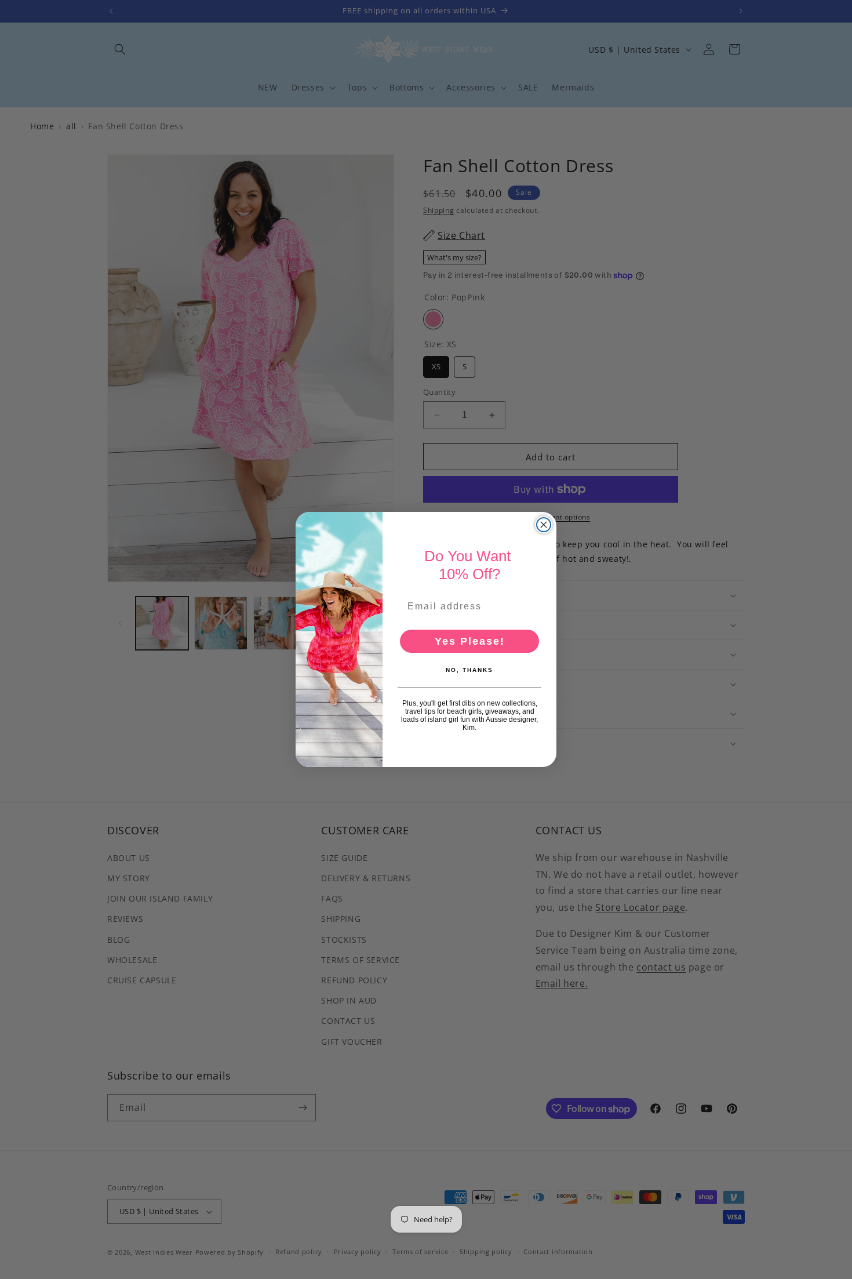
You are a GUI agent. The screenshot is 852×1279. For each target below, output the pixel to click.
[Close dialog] (544, 525)
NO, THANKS (469, 670)
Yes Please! (470, 641)
